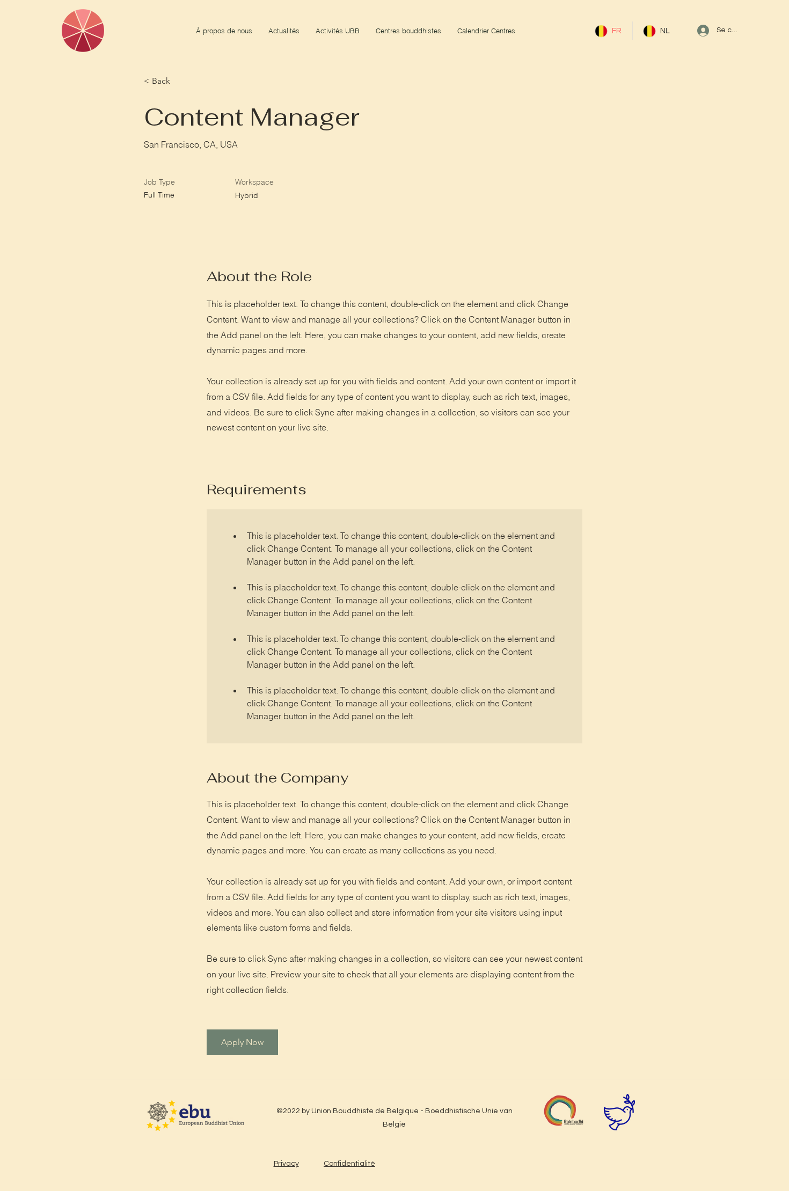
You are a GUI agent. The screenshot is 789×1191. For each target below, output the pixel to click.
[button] (242, 1042)
